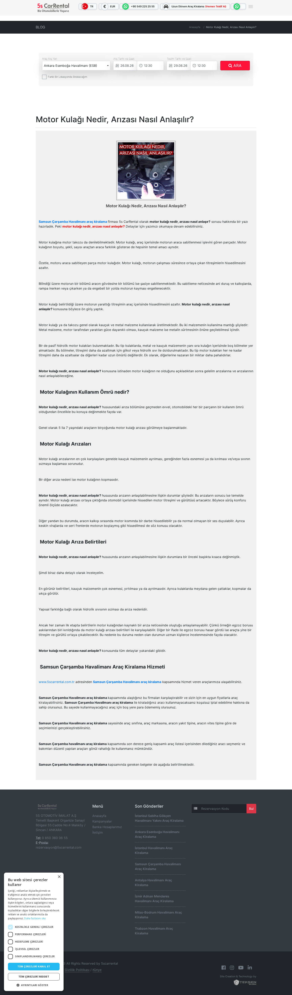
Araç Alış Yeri (49, 58)
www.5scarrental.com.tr (56, 682)
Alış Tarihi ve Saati (123, 58)
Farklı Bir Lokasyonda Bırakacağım (67, 76)
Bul (251, 809)
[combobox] (76, 65)
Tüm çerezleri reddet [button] (33, 976)
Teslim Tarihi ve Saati (179, 58)
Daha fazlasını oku (35, 918)
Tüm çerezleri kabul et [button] (33, 966)
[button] (34, 985)
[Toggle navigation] (250, 6)
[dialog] (34, 932)
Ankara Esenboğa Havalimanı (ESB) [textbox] (70, 66)
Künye (97, 970)
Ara (237, 65)
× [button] (59, 876)
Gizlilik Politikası (77, 970)
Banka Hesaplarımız (107, 827)
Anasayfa (194, 27)
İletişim (97, 832)
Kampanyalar (102, 821)
